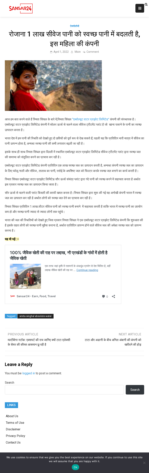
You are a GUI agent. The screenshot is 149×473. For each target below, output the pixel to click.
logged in (28, 373)
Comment (93, 51)
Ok (75, 467)
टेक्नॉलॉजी (74, 26)
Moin (78, 51)
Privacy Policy (15, 436)
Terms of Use (15, 423)
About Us (12, 416)
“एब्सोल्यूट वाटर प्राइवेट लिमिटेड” (90, 119)
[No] (144, 463)
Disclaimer (13, 429)
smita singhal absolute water (35, 316)
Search (9, 382)
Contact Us (13, 442)
